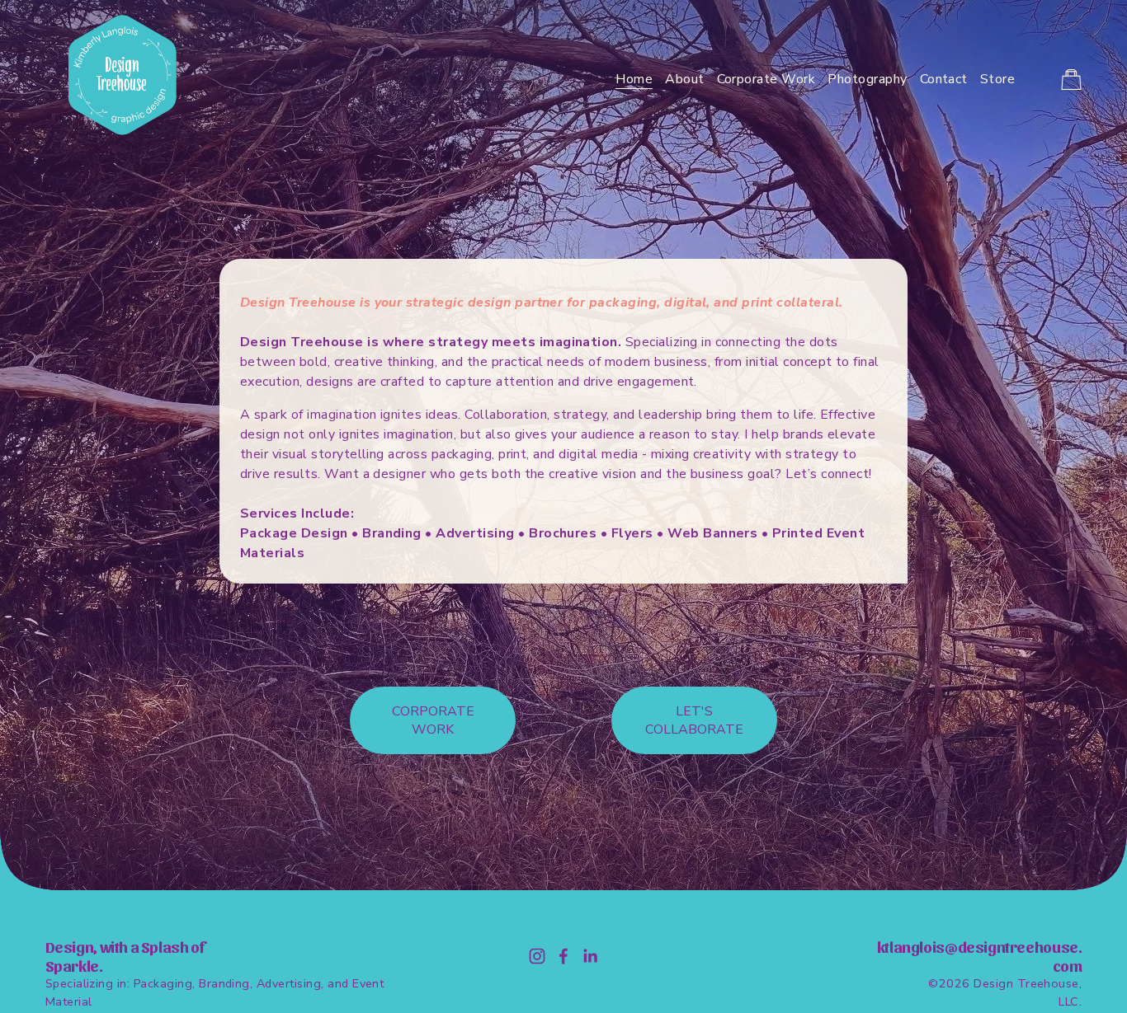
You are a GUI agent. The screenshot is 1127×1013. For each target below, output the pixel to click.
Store (997, 79)
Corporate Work (766, 79)
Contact (944, 79)
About (684, 79)
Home (634, 79)
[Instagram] (537, 956)
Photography (867, 79)
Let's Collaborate (694, 720)
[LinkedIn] (590, 956)
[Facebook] (563, 956)
